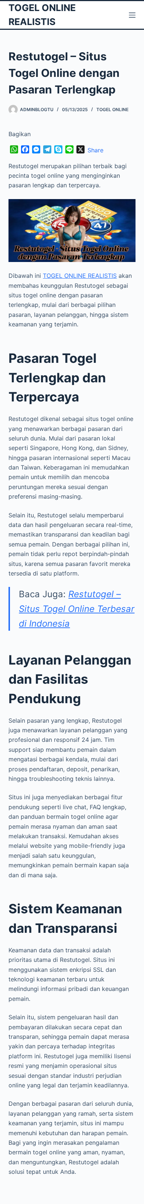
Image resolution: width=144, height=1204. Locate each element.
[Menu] (132, 15)
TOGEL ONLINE (112, 109)
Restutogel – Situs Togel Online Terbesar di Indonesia (76, 608)
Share (95, 150)
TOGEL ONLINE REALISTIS (80, 275)
